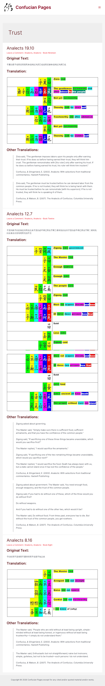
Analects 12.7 (19, 213)
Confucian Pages (33, 7)
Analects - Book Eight (42, 545)
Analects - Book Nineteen (44, 53)
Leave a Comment (15, 53)
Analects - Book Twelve (43, 218)
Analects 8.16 (19, 540)
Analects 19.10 (20, 48)
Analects (28, 53)
